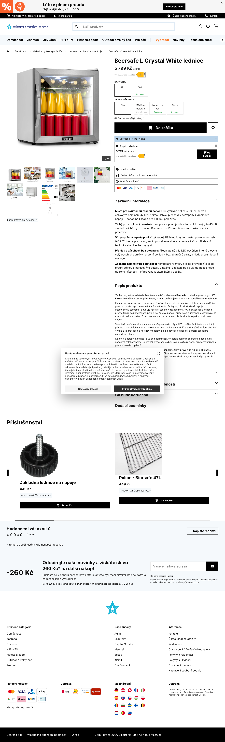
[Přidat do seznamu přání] (213, 127)
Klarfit (118, 660)
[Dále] (222, 40)
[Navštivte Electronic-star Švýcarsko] (130, 690)
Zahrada (12, 638)
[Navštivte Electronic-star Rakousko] (123, 690)
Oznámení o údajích (181, 665)
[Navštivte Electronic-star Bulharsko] (123, 705)
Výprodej (162, 40)
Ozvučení (12, 644)
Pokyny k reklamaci (181, 654)
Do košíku (164, 128)
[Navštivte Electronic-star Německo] (116, 690)
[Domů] (11, 51)
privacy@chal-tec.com (188, 582)
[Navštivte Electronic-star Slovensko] (123, 698)
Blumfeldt (120, 638)
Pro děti (11, 665)
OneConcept (122, 665)
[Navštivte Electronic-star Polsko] (143, 698)
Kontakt (214, 15)
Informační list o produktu (124, 75)
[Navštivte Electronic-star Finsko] (136, 705)
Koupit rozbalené (128, 146)
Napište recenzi (204, 531)
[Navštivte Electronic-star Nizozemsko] (116, 713)
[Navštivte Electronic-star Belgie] (143, 705)
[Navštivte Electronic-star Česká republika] (130, 698)
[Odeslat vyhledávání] (76, 27)
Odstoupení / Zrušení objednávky (189, 649)
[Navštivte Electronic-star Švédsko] (130, 705)
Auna (117, 633)
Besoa (118, 654)
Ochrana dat (14, 734)
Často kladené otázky (184, 15)
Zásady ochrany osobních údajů (198, 692)
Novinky (179, 40)
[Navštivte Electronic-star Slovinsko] (130, 713)
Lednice (73, 51)
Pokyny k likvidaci (180, 660)
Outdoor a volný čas (19, 660)
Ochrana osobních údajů (161, 576)
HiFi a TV (12, 649)
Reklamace (175, 644)
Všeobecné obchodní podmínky (47, 734)
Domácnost (21, 51)
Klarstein (119, 649)
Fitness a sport (16, 654)
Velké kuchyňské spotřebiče (48, 51)
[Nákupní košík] (216, 27)
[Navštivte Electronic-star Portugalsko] (123, 713)
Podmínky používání (178, 695)
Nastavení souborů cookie (185, 670)
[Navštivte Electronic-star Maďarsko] (136, 698)
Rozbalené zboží (200, 40)
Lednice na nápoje (93, 51)
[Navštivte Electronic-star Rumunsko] (116, 705)
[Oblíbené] (208, 27)
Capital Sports (123, 644)
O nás (75, 734)
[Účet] (200, 27)
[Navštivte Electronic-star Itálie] (143, 690)
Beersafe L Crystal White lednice (125, 51)
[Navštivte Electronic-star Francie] (136, 690)
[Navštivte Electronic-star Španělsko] (116, 698)
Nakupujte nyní (174, 6)
